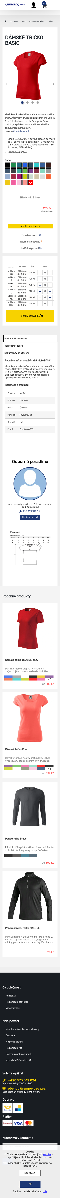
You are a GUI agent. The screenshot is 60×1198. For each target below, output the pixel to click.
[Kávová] (48, 165)
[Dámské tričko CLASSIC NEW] (30, 628)
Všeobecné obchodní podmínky (22, 1029)
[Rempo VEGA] (15, 4)
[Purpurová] (13, 182)
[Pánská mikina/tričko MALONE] (30, 896)
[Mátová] (42, 170)
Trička (50, 21)
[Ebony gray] (13, 170)
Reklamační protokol (17, 1002)
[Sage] (30, 176)
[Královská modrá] (25, 165)
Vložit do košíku (30, 315)
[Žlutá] (7, 182)
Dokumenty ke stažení (16, 353)
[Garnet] (36, 170)
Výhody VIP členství (16, 1060)
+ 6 (49, 679)
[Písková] (36, 176)
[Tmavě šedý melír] (48, 170)
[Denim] (7, 170)
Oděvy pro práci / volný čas (33, 21)
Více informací (21, 131)
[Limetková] (25, 176)
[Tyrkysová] (36, 165)
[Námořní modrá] (30, 165)
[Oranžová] (48, 176)
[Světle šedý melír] (42, 176)
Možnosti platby (14, 1041)
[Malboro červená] (13, 176)
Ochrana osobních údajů (18, 1054)
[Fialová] (30, 170)
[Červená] (30, 182)
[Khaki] (25, 768)
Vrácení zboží (13, 1008)
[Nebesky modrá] (7, 176)
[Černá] (7, 165)
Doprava (10, 1035)
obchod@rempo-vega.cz (26, 1088)
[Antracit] (16, 855)
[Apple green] (25, 170)
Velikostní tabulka (14, 345)
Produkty (14, 21)
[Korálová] (25, 182)
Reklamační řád (14, 1048)
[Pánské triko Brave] (30, 807)
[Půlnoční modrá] (41, 768)
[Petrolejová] (19, 165)
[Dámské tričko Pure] (30, 718)
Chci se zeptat (30, 517)
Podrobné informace (15, 338)
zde (45, 1191)
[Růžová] (19, 182)
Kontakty (11, 995)
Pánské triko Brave (15, 838)
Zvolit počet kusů (30, 226)
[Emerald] (19, 170)
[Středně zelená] (13, 165)
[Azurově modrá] (42, 165)
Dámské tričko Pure (16, 749)
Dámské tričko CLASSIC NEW (21, 659)
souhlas (47, 1154)
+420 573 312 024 (31, 511)
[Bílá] (36, 182)
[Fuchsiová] (19, 176)
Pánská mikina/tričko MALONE (22, 928)
